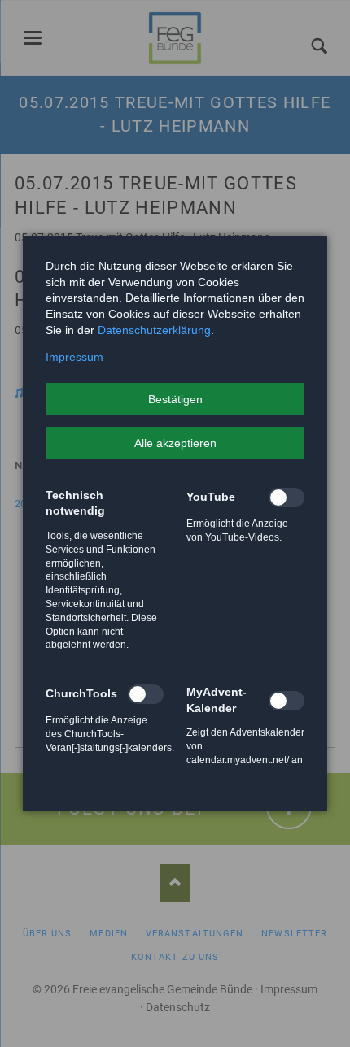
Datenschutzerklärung (154, 330)
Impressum (74, 356)
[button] (175, 399)
